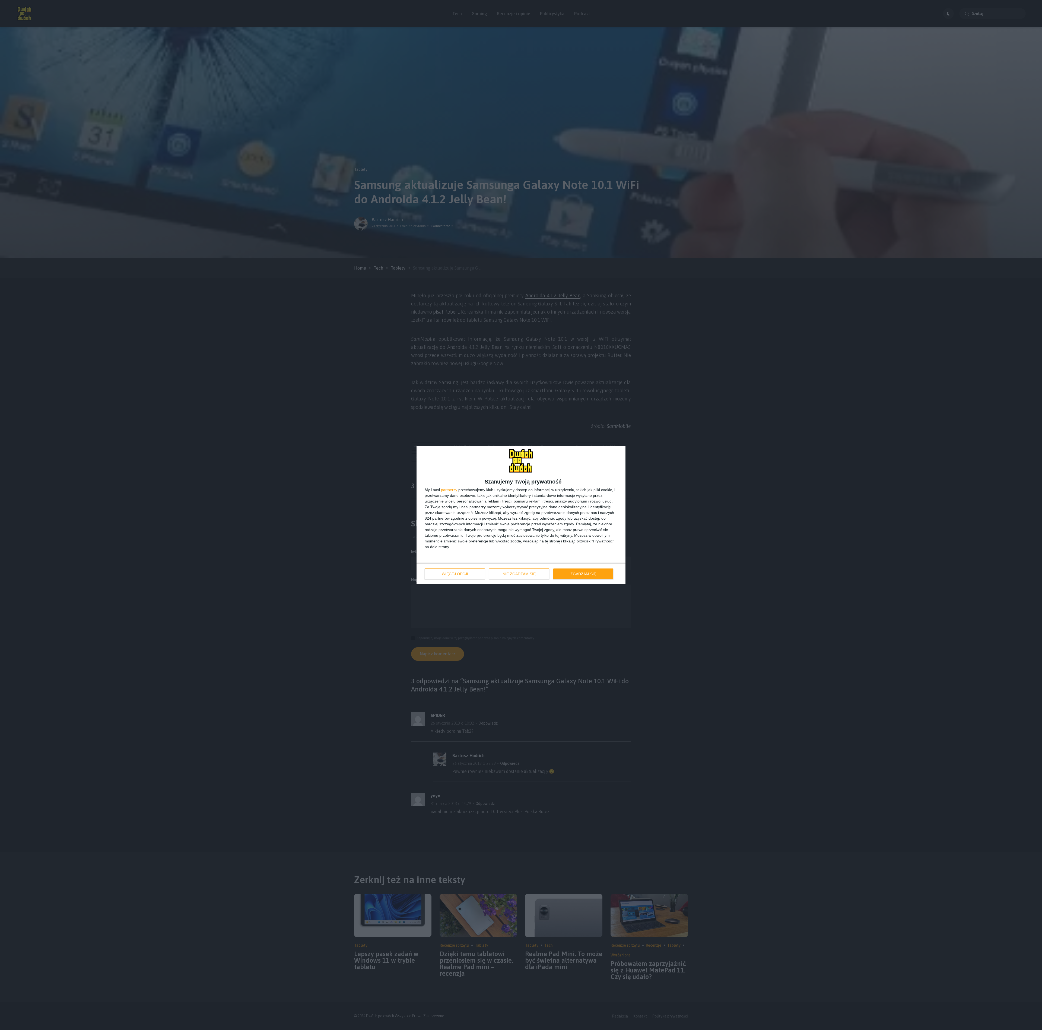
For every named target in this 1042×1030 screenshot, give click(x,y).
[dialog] (521, 515)
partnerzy (449, 490)
